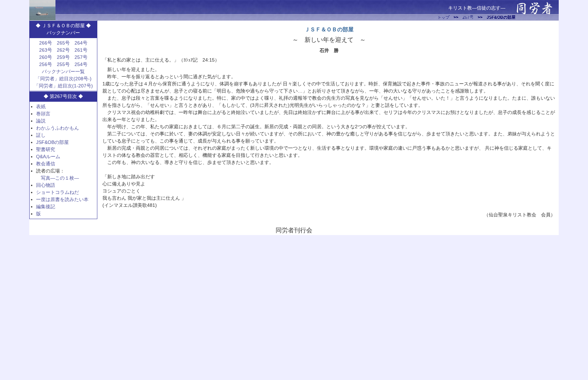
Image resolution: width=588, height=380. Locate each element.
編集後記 (45, 206)
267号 (468, 17)
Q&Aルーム (48, 156)
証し (41, 135)
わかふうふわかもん (57, 128)
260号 (45, 57)
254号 (81, 64)
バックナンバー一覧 (63, 71)
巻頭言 (43, 113)
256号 (45, 64)
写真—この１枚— (60, 178)
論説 (41, 120)
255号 (63, 64)
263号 (45, 50)
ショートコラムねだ (57, 192)
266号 (45, 43)
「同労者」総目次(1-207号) (63, 85)
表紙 (41, 106)
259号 (63, 57)
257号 (81, 57)
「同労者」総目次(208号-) (63, 78)
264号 (81, 43)
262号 (63, 50)
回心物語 (45, 185)
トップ (443, 17)
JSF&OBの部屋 (52, 142)
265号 (63, 43)
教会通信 (45, 163)
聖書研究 (45, 149)
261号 (81, 50)
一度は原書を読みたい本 (62, 199)
